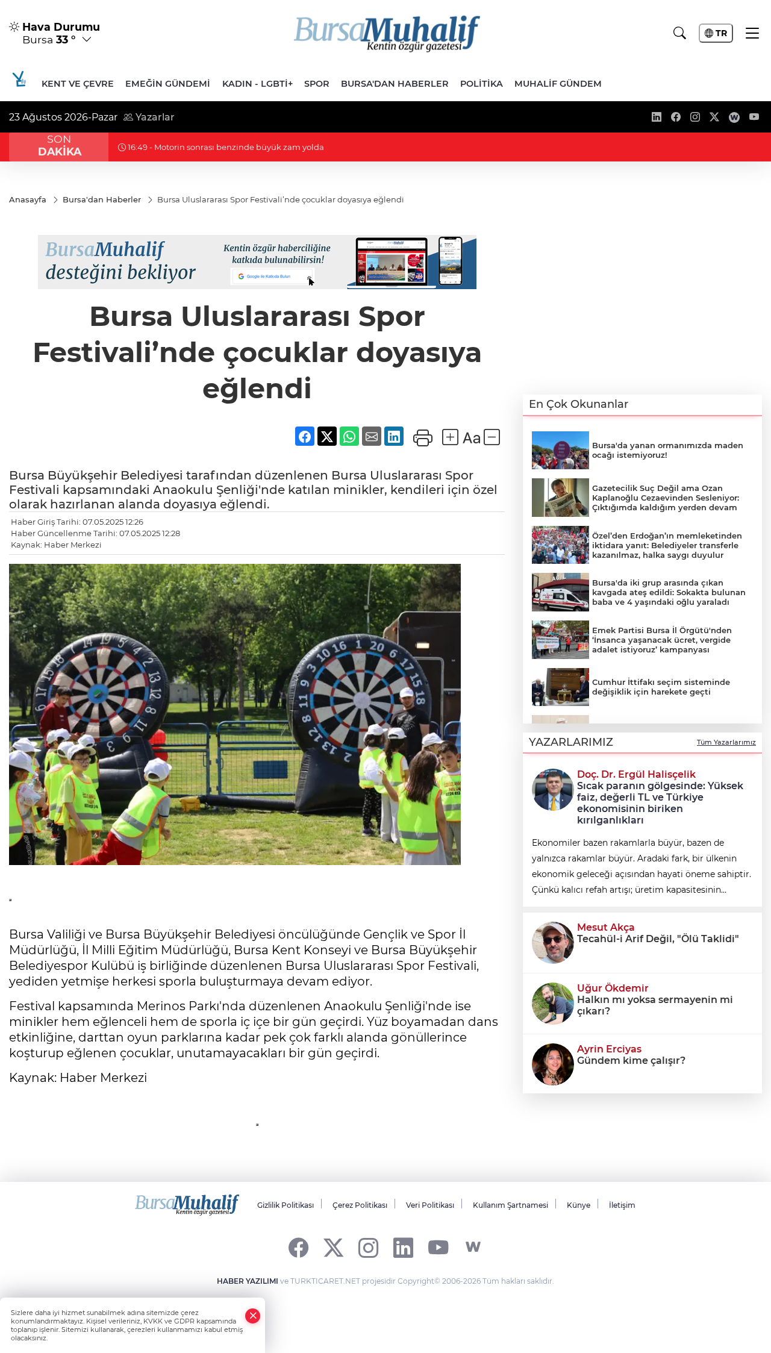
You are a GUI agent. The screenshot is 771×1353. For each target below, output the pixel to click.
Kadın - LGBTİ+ (257, 83)
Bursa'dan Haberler (395, 83)
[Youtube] (438, 1247)
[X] (333, 1247)
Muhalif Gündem (558, 83)
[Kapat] (253, 1316)
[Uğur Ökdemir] (553, 1002)
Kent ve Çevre (78, 83)
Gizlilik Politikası (285, 1205)
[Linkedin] (403, 1247)
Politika (481, 83)
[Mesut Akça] (553, 941)
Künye (578, 1205)
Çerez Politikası (359, 1205)
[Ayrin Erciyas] (553, 1063)
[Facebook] (298, 1247)
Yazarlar (154, 117)
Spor (316, 83)
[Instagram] (368, 1247)
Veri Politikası (430, 1205)
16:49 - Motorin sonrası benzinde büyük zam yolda (225, 147)
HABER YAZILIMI (247, 1281)
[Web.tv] (473, 1247)
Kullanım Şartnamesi (510, 1205)
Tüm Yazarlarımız (726, 742)
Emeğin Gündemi (167, 83)
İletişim (622, 1205)
